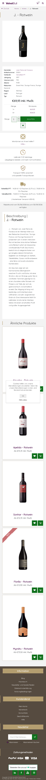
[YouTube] (27, 772)
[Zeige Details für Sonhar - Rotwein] (23, 488)
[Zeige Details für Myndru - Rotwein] (23, 622)
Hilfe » (23, 144)
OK (23, 396)
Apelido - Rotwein (23, 447)
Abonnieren (13, 742)
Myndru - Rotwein (23, 648)
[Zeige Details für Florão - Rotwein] (23, 555)
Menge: (7, 119)
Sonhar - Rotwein (23, 514)
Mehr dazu (23, 400)
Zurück (6, 8)
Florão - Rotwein (23, 581)
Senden (34, 737)
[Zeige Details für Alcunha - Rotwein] (23, 353)
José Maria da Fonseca (24, 70)
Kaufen (31, 119)
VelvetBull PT (20, 75)
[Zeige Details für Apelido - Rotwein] (23, 420)
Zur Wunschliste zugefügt (23, 125)
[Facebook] (21, 772)
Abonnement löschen (31, 742)
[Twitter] (14, 772)
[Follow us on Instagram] (33, 772)
